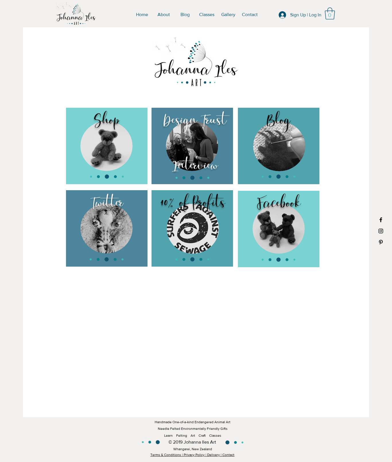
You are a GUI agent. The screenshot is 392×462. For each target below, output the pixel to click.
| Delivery (212, 455)
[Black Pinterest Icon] (381, 242)
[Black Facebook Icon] (381, 220)
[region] (107, 146)
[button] (330, 13)
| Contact (227, 455)
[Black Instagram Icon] (381, 231)
